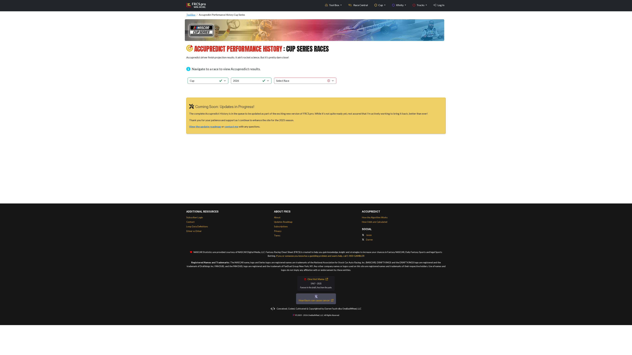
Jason (369, 235)
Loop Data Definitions (197, 226)
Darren (369, 239)
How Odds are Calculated (374, 222)
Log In (440, 5)
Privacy (277, 231)
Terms (277, 235)
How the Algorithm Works (375, 217)
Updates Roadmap (283, 222)
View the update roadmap (205, 126)
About (277, 217)
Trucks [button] (421, 5)
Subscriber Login (194, 217)
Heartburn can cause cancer (314, 300)
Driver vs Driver (194, 231)
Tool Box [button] (334, 5)
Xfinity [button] (400, 5)
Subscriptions (281, 226)
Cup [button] (380, 5)
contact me (231, 126)
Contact (190, 222)
